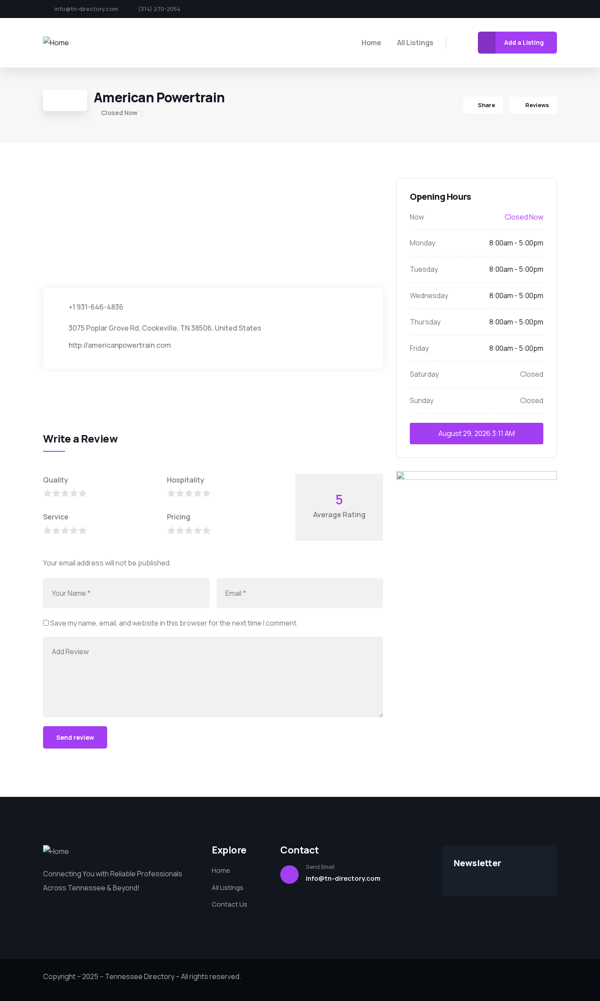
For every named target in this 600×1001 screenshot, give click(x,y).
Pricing (178, 517)
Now (417, 217)
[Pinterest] (554, 9)
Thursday (425, 322)
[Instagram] (539, 9)
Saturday (424, 374)
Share (486, 105)
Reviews (536, 105)
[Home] (56, 42)
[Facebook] (509, 9)
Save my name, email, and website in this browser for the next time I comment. (174, 623)
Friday (419, 348)
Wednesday (429, 295)
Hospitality (185, 480)
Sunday (422, 400)
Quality (55, 480)
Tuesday (424, 269)
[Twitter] (524, 9)
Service (56, 517)
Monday (422, 243)
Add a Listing (524, 42)
